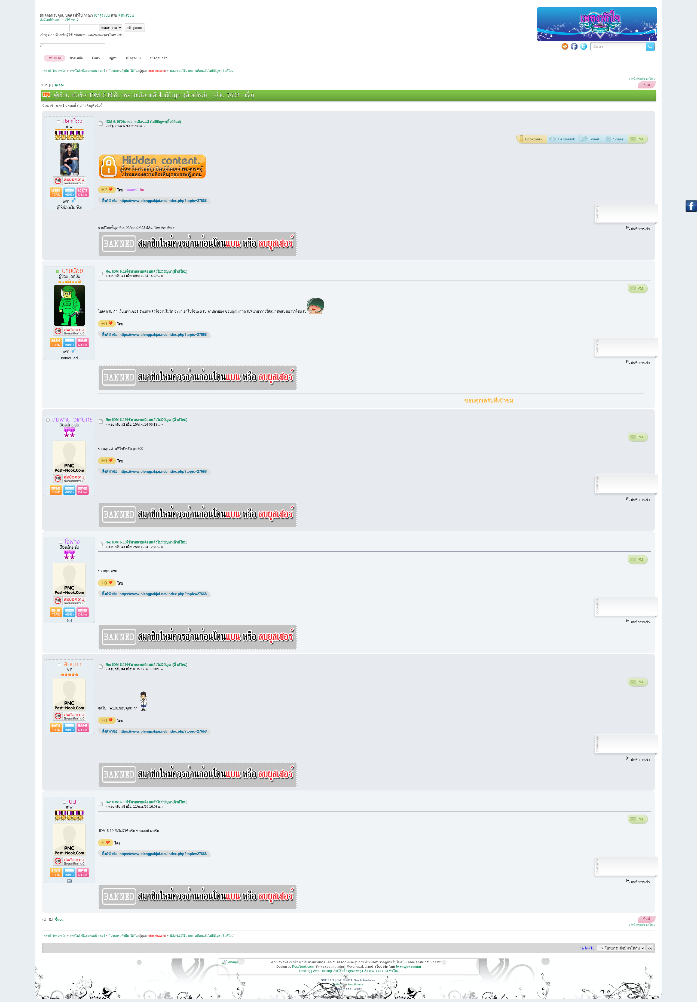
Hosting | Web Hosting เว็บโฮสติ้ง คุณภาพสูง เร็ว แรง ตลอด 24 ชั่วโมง (349, 971)
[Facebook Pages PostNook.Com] (574, 46)
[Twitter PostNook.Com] (583, 46)
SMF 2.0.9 (327, 980)
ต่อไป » (651, 79)
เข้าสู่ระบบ (102, 15)
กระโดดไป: (587, 948)
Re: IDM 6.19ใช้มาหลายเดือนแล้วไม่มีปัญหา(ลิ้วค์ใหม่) (146, 271)
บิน (142, 190)
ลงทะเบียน (126, 15)
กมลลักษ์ (130, 190)
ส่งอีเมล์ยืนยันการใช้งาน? (59, 20)
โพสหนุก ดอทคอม (408, 967)
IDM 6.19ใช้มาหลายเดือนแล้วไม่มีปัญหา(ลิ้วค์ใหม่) (143, 122)
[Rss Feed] (565, 46)
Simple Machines (364, 980)
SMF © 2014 (344, 980)
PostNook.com (303, 967)
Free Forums (355, 984)
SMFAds (337, 984)
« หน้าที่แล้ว (636, 79)
